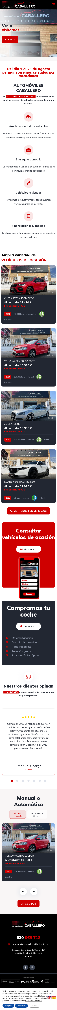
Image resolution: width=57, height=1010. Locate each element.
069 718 (29, 937)
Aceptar (8, 1006)
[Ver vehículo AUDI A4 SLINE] (28, 418)
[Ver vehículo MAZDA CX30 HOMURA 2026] (28, 476)
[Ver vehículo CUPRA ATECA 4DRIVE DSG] (28, 294)
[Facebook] (25, 967)
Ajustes (35, 1006)
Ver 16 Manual (28, 903)
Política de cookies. (33, 1001)
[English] (49, 997)
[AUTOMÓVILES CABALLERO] (19, 4)
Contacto (10, 39)
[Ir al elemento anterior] (23, 891)
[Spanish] (54, 997)
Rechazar (21, 1006)
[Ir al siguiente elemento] (33, 891)
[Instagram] (32, 967)
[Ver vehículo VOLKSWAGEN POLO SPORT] (28, 357)
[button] (12, 781)
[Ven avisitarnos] (28, 33)
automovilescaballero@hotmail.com (30, 944)
